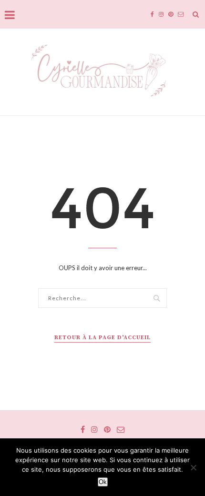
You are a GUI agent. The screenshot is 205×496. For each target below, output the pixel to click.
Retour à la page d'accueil (102, 337)
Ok (103, 482)
